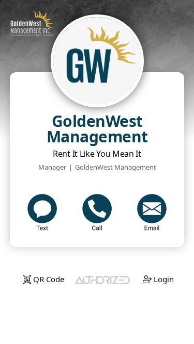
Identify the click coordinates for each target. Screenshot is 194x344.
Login (163, 279)
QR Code (47, 279)
